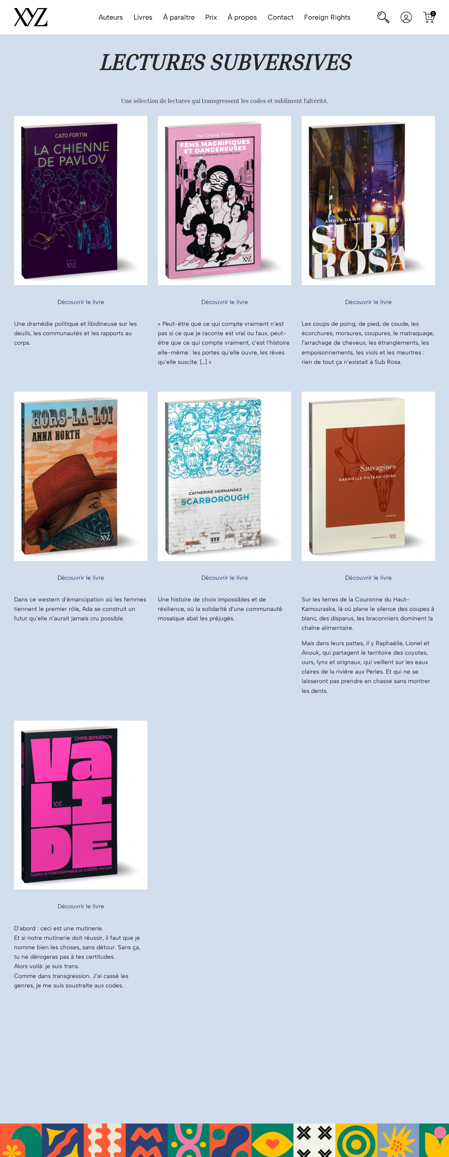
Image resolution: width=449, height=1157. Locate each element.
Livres (143, 17)
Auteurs (111, 17)
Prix (211, 17)
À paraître (179, 17)
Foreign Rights (327, 17)
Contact (281, 17)
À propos (242, 17)
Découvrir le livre (81, 301)
